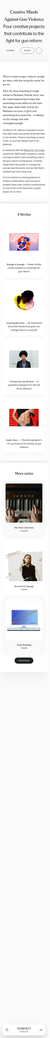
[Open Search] (7, 1030)
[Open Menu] (41, 1030)
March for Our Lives (34, 150)
